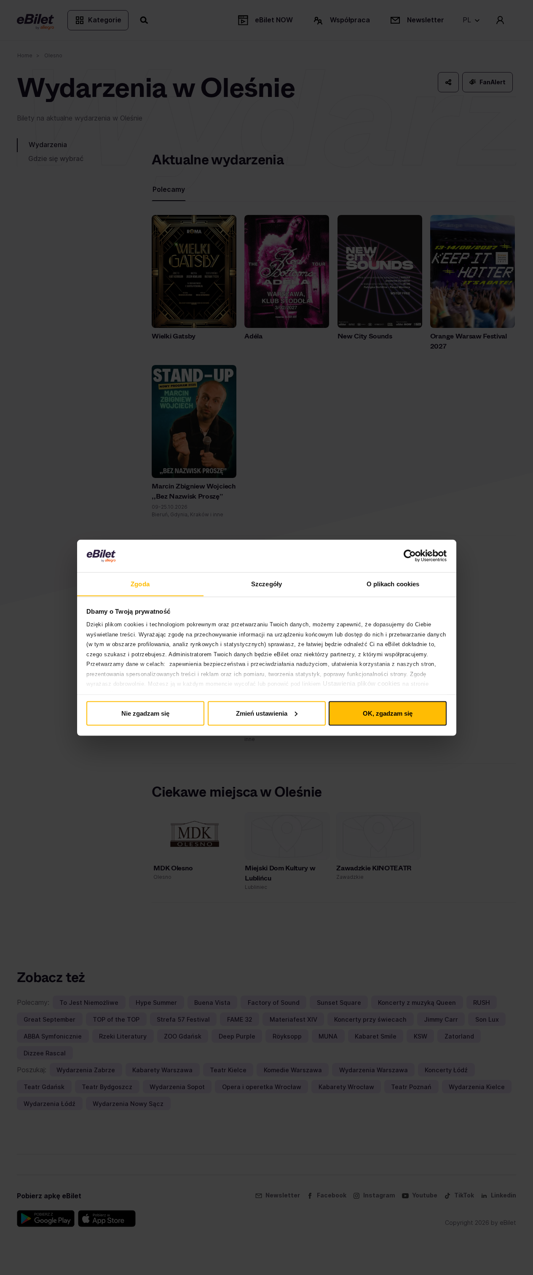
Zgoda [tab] (140, 583)
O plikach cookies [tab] (393, 583)
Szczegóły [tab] (266, 583)
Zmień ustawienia (261, 713)
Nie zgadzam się (145, 713)
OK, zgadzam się (387, 713)
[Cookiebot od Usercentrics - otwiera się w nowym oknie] (410, 556)
